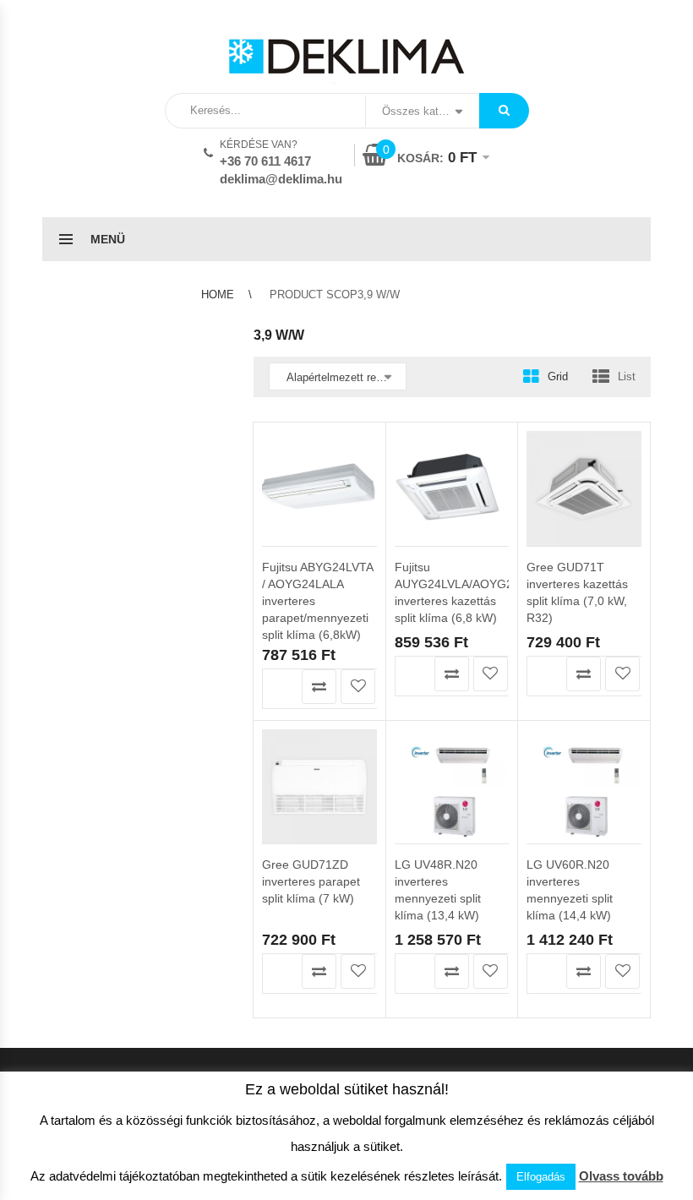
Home (217, 294)
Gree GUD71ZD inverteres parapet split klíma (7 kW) (311, 881)
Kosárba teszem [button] (280, 686)
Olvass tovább (621, 1176)
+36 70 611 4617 (265, 161)
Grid (558, 376)
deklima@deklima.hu (281, 179)
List (627, 376)
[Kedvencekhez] (358, 686)
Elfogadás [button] (540, 1176)
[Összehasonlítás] (319, 686)
